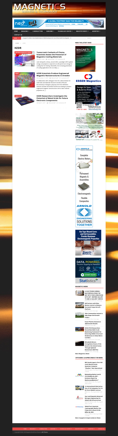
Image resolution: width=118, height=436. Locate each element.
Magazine (24, 31)
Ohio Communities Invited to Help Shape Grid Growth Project (94, 315)
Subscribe (49, 31)
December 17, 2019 (43, 78)
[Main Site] (25, 100)
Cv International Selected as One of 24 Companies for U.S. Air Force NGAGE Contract (94, 388)
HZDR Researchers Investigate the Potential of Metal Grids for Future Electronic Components (52, 98)
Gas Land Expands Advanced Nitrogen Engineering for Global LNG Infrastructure (94, 398)
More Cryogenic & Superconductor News (87, 418)
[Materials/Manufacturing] (25, 58)
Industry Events (81, 31)
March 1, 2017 (41, 103)
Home (16, 31)
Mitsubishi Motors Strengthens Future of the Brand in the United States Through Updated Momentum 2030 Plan (93, 346)
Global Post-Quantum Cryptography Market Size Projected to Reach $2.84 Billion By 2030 (93, 409)
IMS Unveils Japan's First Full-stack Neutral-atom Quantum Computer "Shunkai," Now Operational (94, 365)
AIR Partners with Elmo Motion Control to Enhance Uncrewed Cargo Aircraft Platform (93, 306)
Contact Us (18, 35)
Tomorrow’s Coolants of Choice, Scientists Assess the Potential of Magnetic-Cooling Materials (51, 54)
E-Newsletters (38, 31)
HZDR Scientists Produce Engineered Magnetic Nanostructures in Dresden (53, 74)
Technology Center (64, 31)
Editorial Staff (50, 59)
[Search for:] (94, 38)
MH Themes (45, 432)
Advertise (95, 31)
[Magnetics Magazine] (59, 16)
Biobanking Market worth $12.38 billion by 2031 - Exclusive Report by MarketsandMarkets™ (93, 377)
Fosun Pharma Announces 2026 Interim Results (93, 322)
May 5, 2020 (41, 59)
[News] (25, 79)
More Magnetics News (82, 353)
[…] (58, 68)
